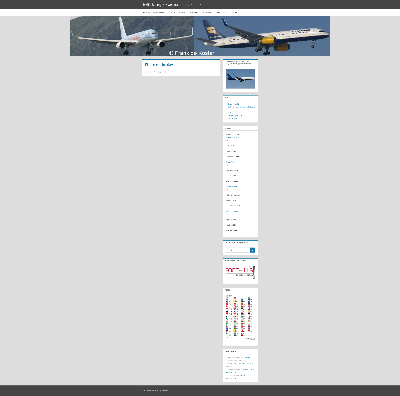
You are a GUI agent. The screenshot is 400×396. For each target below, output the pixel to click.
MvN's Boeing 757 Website (161, 5)
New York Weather (232, 211)
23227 (244, 361)
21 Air (230, 113)
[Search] (252, 250)
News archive (206, 13)
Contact (234, 13)
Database (182, 13)
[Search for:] (238, 250)
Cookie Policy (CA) (159, 13)
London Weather (231, 187)
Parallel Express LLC (235, 116)
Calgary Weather (231, 162)
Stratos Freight (233, 104)
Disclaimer (194, 13)
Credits (172, 13)
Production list (221, 13)
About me (146, 13)
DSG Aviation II (233, 119)
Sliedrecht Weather (232, 137)
